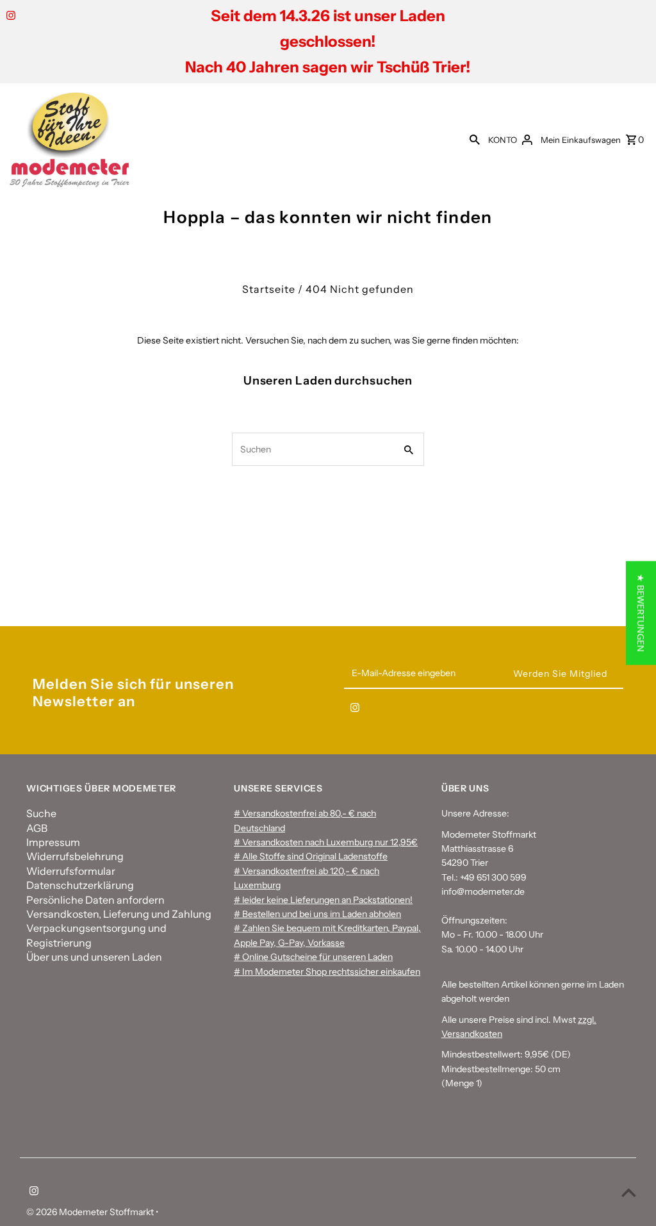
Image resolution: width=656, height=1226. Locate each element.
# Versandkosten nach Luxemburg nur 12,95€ (326, 842)
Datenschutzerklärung (80, 885)
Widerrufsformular (70, 871)
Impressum (53, 842)
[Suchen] (474, 139)
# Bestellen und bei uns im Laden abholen (317, 914)
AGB (36, 828)
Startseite (268, 289)
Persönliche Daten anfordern (95, 899)
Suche (41, 813)
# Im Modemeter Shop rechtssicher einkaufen (327, 971)
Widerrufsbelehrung (75, 856)
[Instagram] (9, 16)
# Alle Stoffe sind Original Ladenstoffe (311, 856)
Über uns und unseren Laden (94, 956)
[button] (641, 613)
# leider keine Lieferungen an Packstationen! (323, 900)
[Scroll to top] (628, 1192)
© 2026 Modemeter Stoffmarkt (91, 1212)
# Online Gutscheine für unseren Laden (313, 957)
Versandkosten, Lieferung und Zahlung (118, 913)
